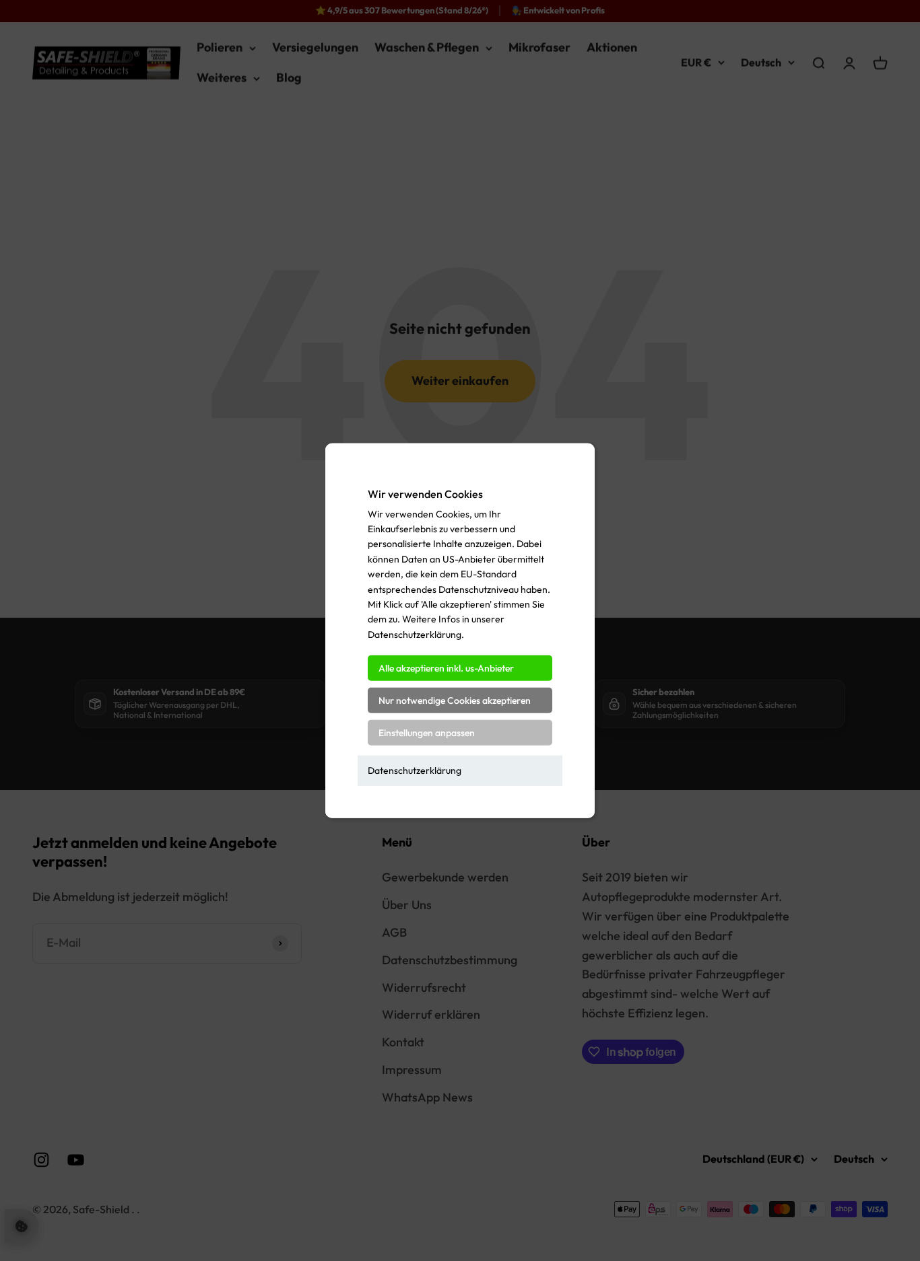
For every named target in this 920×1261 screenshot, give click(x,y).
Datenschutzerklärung (414, 770)
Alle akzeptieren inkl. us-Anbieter (446, 668)
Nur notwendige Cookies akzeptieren (455, 700)
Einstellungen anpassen (427, 733)
